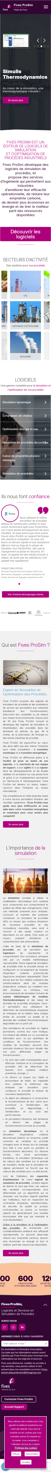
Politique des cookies (26, 1448)
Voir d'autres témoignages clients (25, 594)
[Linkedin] (22, 1327)
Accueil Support (14, 1406)
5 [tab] (48, 46)
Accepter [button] (26, 1462)
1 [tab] (34, 46)
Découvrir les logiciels (25, 234)
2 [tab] (37, 46)
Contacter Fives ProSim (18, 1399)
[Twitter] (4, 1327)
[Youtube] (13, 1327)
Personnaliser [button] (32, 1454)
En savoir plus (15, 100)
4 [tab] (44, 46)
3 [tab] (41, 46)
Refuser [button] (16, 1454)
